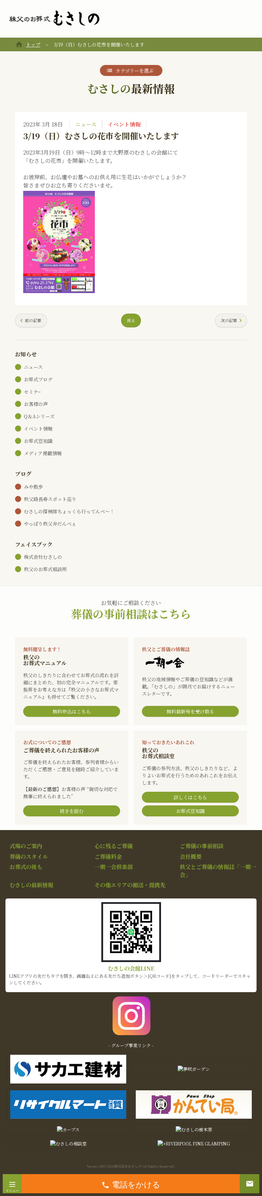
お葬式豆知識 (38, 440)
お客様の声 (36, 403)
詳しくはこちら (190, 797)
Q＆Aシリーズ (39, 416)
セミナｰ (32, 391)
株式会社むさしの (43, 556)
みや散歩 (33, 486)
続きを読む (72, 810)
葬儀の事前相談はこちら (131, 613)
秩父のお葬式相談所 (45, 569)
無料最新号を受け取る (190, 711)
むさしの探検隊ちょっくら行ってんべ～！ (69, 511)
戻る (131, 320)
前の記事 (33, 320)
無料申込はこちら (72, 711)
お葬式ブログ (38, 379)
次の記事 (229, 320)
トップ (33, 44)
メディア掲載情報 (43, 453)
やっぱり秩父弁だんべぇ (50, 523)
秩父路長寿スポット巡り (50, 499)
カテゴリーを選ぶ (135, 70)
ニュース (86, 124)
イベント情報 (124, 124)
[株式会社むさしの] (54, 18)
